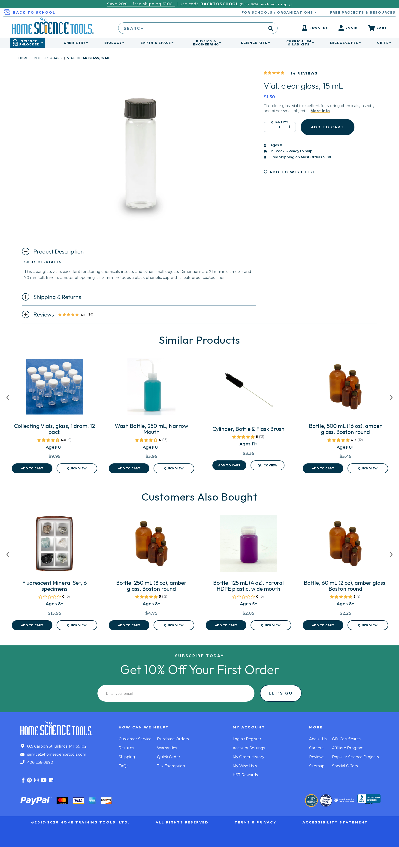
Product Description (58, 251)
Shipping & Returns (57, 297)
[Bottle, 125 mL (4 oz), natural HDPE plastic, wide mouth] (248, 545)
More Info (320, 111)
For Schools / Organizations (278, 12)
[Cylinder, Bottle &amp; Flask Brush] (248, 391)
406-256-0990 (39, 762)
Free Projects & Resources (363, 12)
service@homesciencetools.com (56, 754)
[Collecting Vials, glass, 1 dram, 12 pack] (54, 388)
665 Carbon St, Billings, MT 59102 (56, 746)
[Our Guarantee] (311, 800)
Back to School (34, 12)
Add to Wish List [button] (292, 172)
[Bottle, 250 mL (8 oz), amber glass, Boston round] (151, 545)
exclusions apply (276, 4)
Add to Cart (32, 468)
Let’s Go (281, 693)
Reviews (64, 315)
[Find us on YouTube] (44, 780)
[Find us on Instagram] (36, 780)
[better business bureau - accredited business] (369, 799)
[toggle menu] (86, 42)
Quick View (77, 468)
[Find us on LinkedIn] (51, 780)
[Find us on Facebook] (23, 780)
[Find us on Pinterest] (29, 780)
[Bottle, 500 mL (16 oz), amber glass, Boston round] (345, 388)
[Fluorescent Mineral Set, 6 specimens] (54, 545)
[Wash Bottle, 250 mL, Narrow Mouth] (151, 388)
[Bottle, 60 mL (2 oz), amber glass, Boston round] (345, 545)
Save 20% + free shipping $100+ (141, 4)
